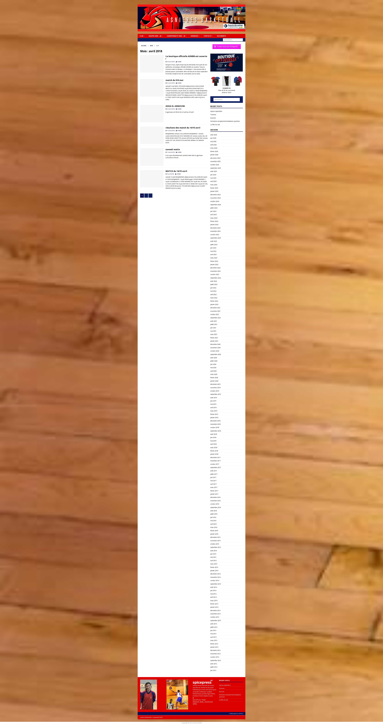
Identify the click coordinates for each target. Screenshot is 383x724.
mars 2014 (213, 600)
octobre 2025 (214, 165)
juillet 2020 (213, 361)
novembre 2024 (215, 198)
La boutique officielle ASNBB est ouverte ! (186, 57)
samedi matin (173, 149)
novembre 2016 (215, 501)
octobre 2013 (214, 617)
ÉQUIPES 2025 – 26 (155, 36)
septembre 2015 (215, 547)
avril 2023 (213, 254)
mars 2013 (213, 640)
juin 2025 (213, 175)
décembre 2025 (215, 158)
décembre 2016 (215, 497)
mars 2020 (213, 374)
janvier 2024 (214, 224)
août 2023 (213, 241)
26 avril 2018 (171, 62)
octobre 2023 (214, 235)
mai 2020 (213, 368)
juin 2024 (213, 211)
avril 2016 (213, 524)
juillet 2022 (213, 284)
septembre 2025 (215, 168)
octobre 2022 (214, 274)
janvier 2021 (214, 341)
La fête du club (215, 125)
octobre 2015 (214, 544)
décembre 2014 (215, 574)
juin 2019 (213, 401)
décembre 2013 (215, 610)
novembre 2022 (215, 271)
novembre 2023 (215, 231)
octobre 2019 (214, 391)
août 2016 (213, 511)
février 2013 (214, 644)
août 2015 (213, 551)
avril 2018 (213, 444)
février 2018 (214, 451)
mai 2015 (213, 557)
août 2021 (213, 321)
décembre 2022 (215, 268)
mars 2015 (213, 564)
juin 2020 (213, 364)
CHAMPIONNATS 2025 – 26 (176, 36)
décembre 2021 (215, 308)
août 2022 (213, 281)
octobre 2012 (214, 657)
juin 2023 (213, 248)
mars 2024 (213, 218)
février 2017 (214, 491)
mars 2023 (213, 258)
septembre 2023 (215, 238)
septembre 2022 (215, 278)
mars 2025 (213, 185)
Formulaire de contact (236, 713)
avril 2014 (213, 597)
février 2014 (214, 604)
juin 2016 (213, 517)
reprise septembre (216, 111)
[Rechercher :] (233, 40)
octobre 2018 (214, 427)
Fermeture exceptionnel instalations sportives (225, 121)
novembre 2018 (215, 424)
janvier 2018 (214, 454)
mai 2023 (213, 251)
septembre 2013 (215, 620)
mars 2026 (213, 148)
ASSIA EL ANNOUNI (175, 106)
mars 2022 (213, 298)
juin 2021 (213, 328)
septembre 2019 (215, 394)
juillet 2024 (213, 208)
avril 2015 (213, 561)
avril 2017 (213, 484)
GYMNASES (194, 36)
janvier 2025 (214, 191)
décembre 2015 (215, 537)
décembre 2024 (215, 195)
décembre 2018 (215, 421)
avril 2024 (213, 214)
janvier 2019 (214, 417)
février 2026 (214, 151)
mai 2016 (213, 521)
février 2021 (214, 338)
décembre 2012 (215, 650)
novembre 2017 (215, 461)
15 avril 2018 (171, 130)
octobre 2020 (214, 351)
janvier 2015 (214, 570)
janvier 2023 (214, 264)
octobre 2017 (214, 464)
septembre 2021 (215, 318)
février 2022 (214, 301)
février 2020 (214, 377)
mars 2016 (213, 527)
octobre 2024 (214, 201)
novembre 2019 (215, 388)
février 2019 (214, 414)
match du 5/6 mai (174, 80)
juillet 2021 (213, 324)
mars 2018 (213, 447)
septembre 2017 (215, 467)
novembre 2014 (215, 577)
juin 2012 (213, 670)
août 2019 (213, 398)
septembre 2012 (215, 660)
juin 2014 (213, 590)
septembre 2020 (215, 354)
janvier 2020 (214, 381)
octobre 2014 (214, 580)
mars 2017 (213, 487)
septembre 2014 (215, 584)
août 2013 (213, 624)
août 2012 (213, 664)
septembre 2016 (215, 507)
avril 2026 (213, 145)
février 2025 (214, 188)
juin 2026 (213, 138)
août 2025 (213, 171)
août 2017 (213, 471)
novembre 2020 (215, 348)
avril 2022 (213, 294)
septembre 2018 (215, 431)
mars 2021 (213, 334)
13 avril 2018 (171, 152)
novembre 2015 (215, 541)
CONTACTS (207, 36)
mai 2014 (213, 594)
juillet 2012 (213, 667)
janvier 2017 (214, 494)
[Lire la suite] (196, 74)
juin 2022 (213, 288)
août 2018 (213, 434)
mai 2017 (213, 481)
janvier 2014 (214, 607)
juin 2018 (213, 437)
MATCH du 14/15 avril (176, 171)
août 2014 (213, 587)
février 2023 (214, 261)
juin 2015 (213, 554)
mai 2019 (213, 404)
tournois (213, 118)
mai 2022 (213, 291)
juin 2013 (213, 630)
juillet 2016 (213, 514)
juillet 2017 (213, 474)
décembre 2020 (215, 344)
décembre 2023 (215, 228)
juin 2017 (213, 477)
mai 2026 (213, 141)
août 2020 (213, 358)
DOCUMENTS (221, 36)
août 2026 (213, 135)
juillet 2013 (213, 627)
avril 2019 (213, 407)
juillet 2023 (213, 244)
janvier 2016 (214, 534)
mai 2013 (213, 634)
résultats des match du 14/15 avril (183, 127)
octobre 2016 (214, 504)
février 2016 (214, 531)
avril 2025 (213, 181)
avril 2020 (213, 371)
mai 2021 (213, 331)
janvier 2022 (214, 304)
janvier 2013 (214, 647)
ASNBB (179, 62)
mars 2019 (213, 411)
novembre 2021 (215, 311)
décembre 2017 (215, 457)
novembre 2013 (215, 614)
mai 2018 (213, 441)
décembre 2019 (215, 384)
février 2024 (214, 221)
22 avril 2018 (171, 83)
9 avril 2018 (170, 174)
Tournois (213, 114)
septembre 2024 (215, 205)
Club (141, 36)
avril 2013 (213, 637)
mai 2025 (213, 178)
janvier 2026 (214, 155)
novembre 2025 (215, 161)
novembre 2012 (215, 654)
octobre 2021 (214, 314)
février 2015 (214, 567)
